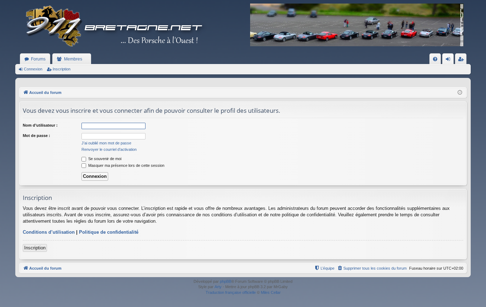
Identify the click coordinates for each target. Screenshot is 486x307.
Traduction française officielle (231, 292)
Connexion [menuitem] (449, 60)
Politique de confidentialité (108, 232)
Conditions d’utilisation (49, 232)
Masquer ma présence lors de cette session (125, 165)
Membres (73, 59)
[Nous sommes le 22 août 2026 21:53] (460, 93)
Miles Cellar (271, 292)
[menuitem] (435, 59)
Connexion (33, 69)
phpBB (225, 281)
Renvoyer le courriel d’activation (109, 149)
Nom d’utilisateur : (40, 125)
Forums (38, 59)
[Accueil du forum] (111, 26)
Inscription (61, 69)
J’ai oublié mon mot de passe (106, 143)
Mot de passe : (36, 135)
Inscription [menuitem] (462, 60)
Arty (218, 287)
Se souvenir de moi (104, 159)
